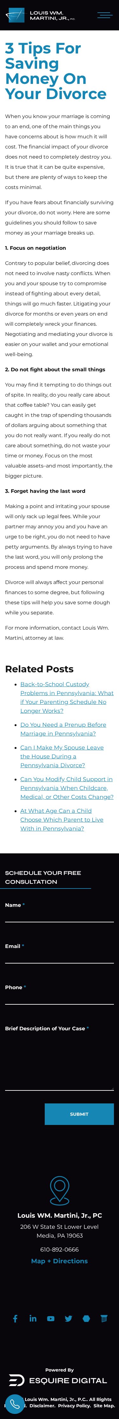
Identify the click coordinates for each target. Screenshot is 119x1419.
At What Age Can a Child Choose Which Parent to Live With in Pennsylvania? (61, 819)
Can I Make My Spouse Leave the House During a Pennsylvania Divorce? (62, 756)
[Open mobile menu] (104, 15)
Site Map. (104, 1406)
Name (15, 905)
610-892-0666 (59, 1249)
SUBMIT (79, 1114)
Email (14, 946)
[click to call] (15, 1404)
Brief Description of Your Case (47, 1029)
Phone (15, 987)
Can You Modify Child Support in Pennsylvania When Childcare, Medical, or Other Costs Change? (67, 788)
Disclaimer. (43, 1406)
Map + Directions (59, 1261)
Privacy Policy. (74, 1406)
